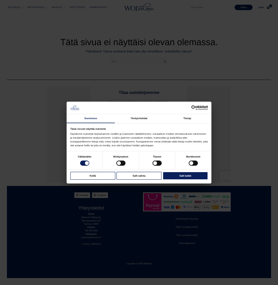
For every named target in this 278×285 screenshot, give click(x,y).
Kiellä (93, 175)
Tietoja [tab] (187, 118)
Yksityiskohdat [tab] (139, 118)
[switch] (120, 163)
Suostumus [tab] (90, 118)
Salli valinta (139, 175)
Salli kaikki (185, 175)
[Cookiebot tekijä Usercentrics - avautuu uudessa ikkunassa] (194, 107)
